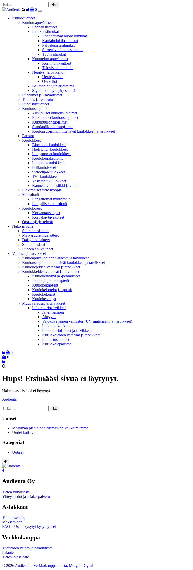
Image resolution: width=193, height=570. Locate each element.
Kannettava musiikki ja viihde (55, 185)
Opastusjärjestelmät (37, 222)
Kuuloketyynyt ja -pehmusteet (56, 276)
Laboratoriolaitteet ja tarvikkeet (66, 330)
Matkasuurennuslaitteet (40, 235)
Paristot (28, 136)
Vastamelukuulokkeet (49, 181)
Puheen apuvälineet (37, 249)
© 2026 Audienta (16, 565)
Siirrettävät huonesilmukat (62, 50)
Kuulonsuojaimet (35, 108)
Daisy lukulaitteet (36, 240)
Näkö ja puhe (22, 226)
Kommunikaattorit (56, 63)
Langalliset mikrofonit (49, 203)
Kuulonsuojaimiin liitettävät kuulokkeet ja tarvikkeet (73, 131)
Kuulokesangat (44, 299)
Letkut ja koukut (55, 326)
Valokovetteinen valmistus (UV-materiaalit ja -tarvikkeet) (87, 321)
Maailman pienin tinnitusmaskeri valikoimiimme (50, 428)
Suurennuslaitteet (35, 231)
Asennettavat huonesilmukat (64, 36)
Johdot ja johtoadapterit (50, 280)
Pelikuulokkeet (44, 167)
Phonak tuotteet (44, 27)
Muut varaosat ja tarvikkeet (43, 303)
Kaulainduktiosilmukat (60, 40)
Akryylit (49, 317)
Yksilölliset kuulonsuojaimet (54, 113)
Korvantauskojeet (46, 213)
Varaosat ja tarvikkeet (29, 253)
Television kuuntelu (57, 68)
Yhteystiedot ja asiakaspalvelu (26, 496)
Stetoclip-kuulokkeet (48, 172)
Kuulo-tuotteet (23, 18)
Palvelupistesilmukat (58, 45)
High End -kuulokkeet (50, 149)
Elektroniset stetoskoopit (41, 190)
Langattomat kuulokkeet (51, 154)
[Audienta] (12, 9)
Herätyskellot (52, 77)
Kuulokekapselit (45, 285)
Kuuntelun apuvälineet (50, 59)
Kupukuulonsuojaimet (49, 122)
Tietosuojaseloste (15, 557)
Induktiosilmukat (45, 31)
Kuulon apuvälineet (37, 22)
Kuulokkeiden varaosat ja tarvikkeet (50, 271)
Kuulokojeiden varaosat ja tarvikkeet (51, 267)
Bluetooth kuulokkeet (49, 145)
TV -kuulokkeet (45, 176)
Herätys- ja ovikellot (48, 72)
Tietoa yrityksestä (16, 492)
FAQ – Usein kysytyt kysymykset (29, 526)
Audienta (9, 399)
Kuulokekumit (43, 294)
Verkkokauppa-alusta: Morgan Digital (63, 565)
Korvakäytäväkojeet (48, 217)
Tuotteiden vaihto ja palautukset (27, 548)
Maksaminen (12, 522)
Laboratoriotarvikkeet (49, 308)
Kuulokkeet (31, 140)
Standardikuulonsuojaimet (52, 127)
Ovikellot (49, 81)
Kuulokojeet (32, 208)
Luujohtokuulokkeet (48, 163)
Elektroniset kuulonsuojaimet (55, 117)
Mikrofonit (30, 194)
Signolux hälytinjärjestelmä (53, 90)
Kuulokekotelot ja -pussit (52, 290)
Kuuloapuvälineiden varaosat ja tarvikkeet (55, 258)
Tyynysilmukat (54, 54)
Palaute (8, 552)
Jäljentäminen (53, 312)
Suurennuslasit (33, 244)
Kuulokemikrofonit (47, 158)
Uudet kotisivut (24, 432)
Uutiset (17, 452)
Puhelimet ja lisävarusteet (42, 95)
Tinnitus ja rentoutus (38, 99)
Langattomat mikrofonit (51, 199)
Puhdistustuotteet (35, 104)
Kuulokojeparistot (56, 344)
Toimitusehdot (13, 517)
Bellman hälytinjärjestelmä (53, 86)
